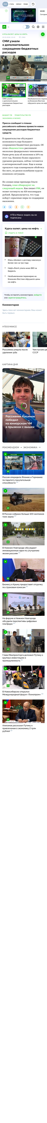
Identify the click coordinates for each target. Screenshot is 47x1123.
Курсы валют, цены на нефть (14, 34)
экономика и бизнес (11, 118)
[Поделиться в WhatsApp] (22, 207)
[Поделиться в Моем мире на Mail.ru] (28, 207)
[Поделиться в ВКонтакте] (10, 207)
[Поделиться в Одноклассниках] (16, 207)
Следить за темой (15, 233)
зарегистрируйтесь (17, 298)
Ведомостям (16, 148)
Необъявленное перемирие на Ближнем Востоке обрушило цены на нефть (24, 279)
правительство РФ (23, 115)
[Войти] (38, 27)
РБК (38, 188)
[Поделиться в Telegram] (4, 207)
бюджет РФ (7, 115)
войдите (38, 295)
